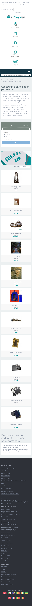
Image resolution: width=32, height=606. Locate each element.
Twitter (3, 569)
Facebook (4, 566)
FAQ (2, 483)
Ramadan (4, 550)
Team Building (5, 538)
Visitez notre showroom (7, 9)
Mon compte (18, 12)
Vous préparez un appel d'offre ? (10, 493)
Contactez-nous (19, 9)
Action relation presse (7, 543)
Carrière (3, 470)
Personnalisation (5, 509)
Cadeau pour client (6, 540)
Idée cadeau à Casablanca (8, 574)
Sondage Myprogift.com (8, 519)
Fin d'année (10, 79)
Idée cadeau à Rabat (7, 577)
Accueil (3, 79)
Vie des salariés (5, 545)
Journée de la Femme (7, 548)
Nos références (5, 473)
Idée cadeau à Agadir (7, 584)
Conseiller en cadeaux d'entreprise (10, 514)
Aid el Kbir (4, 561)
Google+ (3, 571)
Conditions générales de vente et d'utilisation (13, 481)
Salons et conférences (7, 491)
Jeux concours (5, 558)
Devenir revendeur (6, 488)
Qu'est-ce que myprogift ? (8, 468)
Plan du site (4, 486)
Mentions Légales (6, 478)
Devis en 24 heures (6, 517)
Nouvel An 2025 (5, 556)
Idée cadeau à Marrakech (8, 579)
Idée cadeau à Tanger (7, 582)
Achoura (3, 553)
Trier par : (16, 166)
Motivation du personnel (8, 535)
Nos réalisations (5, 475)
